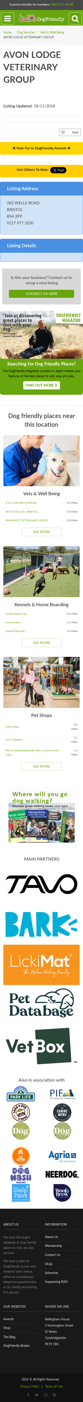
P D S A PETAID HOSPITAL (21, 503)
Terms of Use (54, 1386)
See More (41, 532)
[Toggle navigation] (7, 18)
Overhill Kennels (15, 631)
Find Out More (61, 4)
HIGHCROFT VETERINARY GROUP (27, 520)
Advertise (51, 1273)
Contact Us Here (42, 294)
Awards (8, 1319)
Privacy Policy (30, 1386)
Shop (6, 1328)
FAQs (48, 1264)
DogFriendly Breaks (16, 1345)
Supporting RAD (56, 1282)
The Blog (9, 1337)
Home (7, 32)
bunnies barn (13, 622)
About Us (51, 1237)
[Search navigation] (75, 18)
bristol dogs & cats (16, 613)
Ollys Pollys (12, 726)
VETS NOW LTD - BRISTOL (22, 511)
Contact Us (52, 1255)
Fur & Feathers (14, 739)
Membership (53, 1246)
